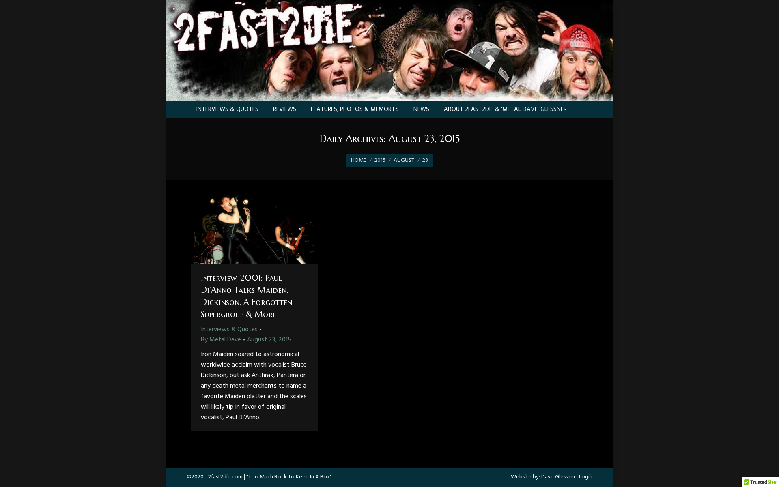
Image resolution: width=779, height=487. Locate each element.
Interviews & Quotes (229, 329)
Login (585, 477)
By (221, 340)
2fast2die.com (225, 477)
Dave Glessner (558, 477)
